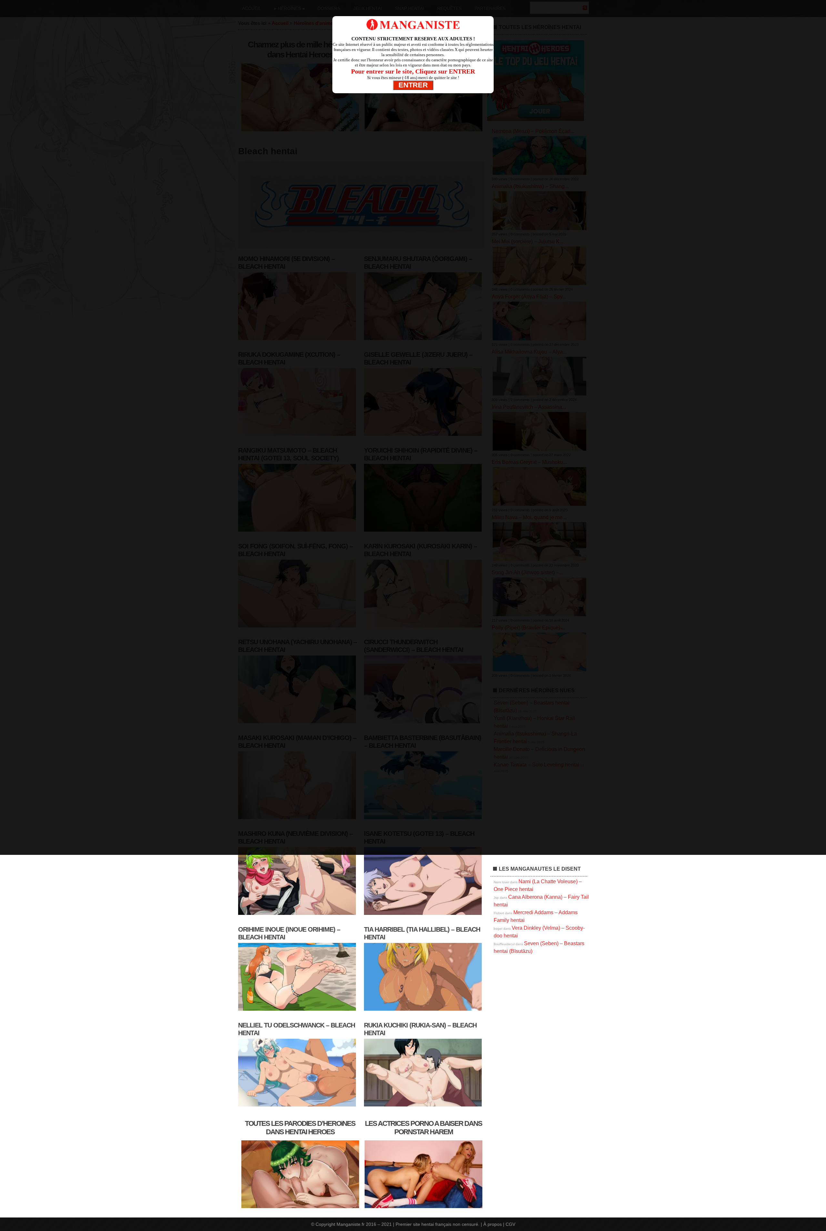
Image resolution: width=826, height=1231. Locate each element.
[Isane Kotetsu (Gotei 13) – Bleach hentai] (423, 914)
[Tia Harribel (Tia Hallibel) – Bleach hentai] (423, 1010)
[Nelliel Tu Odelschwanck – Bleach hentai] (298, 1106)
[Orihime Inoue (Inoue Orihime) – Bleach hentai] (298, 1010)
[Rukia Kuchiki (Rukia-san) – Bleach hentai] (423, 1106)
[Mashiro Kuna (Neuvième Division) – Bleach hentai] (298, 914)
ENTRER (413, 85)
